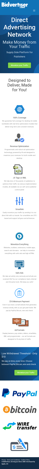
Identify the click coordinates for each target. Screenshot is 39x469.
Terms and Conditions (13, 460)
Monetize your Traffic (19, 65)
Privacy (4, 460)
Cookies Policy (25, 460)
